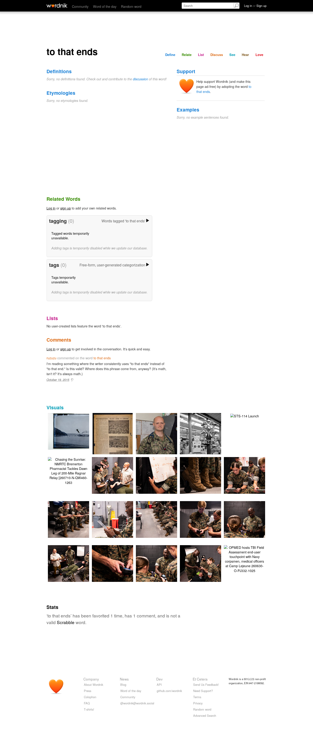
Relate (187, 54)
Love (259, 54)
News (124, 678)
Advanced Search (204, 715)
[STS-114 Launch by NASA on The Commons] (244, 415)
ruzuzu (51, 357)
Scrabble (65, 622)
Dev (159, 678)
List (201, 54)
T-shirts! (89, 709)
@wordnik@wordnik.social (137, 703)
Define (170, 54)
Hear (245, 54)
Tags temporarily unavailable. (63, 279)
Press (87, 691)
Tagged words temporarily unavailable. (70, 235)
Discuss (216, 54)
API (159, 684)
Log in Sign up (255, 5)
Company (91, 678)
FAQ (87, 703)
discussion (140, 79)
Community (80, 6)
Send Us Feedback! (206, 684)
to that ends (102, 357)
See (232, 54)
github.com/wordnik (169, 691)
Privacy (198, 703)
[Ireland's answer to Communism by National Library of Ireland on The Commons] (113, 440)
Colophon (90, 697)
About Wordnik (93, 684)
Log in (51, 208)
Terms (197, 697)
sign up (65, 208)
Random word (131, 6)
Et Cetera (200, 678)
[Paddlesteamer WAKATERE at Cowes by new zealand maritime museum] (75, 430)
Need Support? (203, 691)
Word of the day (104, 6)
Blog (123, 684)
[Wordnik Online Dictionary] (57, 5)
